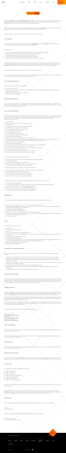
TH (52, 2)
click (19, 229)
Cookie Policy (6, 65)
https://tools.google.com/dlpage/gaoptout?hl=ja (11, 320)
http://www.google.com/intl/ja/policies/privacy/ (11, 317)
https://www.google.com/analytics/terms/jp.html (11, 315)
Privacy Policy (10, 449)
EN (54, 2)
